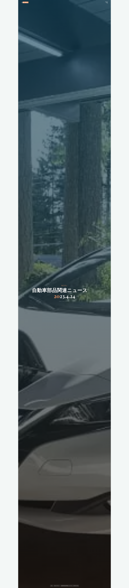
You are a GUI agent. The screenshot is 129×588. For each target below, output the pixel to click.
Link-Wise (25, 2)
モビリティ (64, 285)
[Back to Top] (123, 582)
